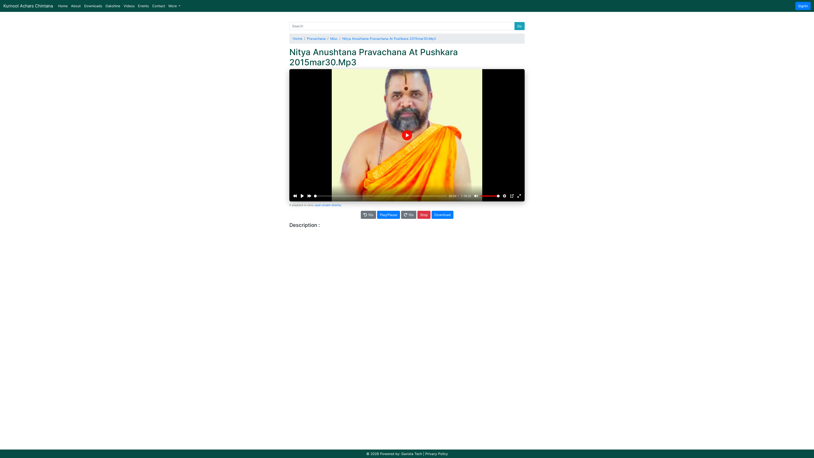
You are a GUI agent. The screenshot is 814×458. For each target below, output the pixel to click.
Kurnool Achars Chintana (28, 5)
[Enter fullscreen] (519, 196)
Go (519, 26)
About (76, 6)
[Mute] (476, 196)
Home (63, 6)
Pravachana (316, 38)
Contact (158, 6)
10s (370, 215)
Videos (129, 6)
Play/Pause (388, 215)
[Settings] (504, 196)
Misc (334, 38)
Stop (424, 215)
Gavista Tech (411, 454)
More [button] (173, 6)
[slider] (380, 196)
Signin (803, 6)
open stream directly (328, 205)
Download (442, 215)
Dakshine (113, 6)
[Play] (302, 196)
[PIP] (512, 196)
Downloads (93, 6)
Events (143, 6)
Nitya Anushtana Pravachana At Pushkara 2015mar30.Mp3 (389, 38)
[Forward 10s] (309, 196)
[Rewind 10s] (294, 196)
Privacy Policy (436, 454)
